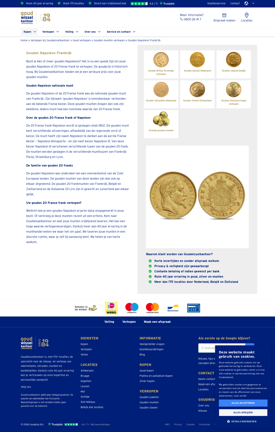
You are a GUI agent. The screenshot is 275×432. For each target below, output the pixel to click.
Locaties (203, 389)
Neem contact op (208, 378)
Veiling (69, 31)
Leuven (85, 386)
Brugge (85, 375)
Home (24, 40)
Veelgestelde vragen (152, 344)
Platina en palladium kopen (156, 375)
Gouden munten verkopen (109, 40)
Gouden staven (149, 407)
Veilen (84, 354)
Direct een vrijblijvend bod (110, 3)
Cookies (190, 424)
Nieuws (202, 410)
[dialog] (243, 386)
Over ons (90, 31)
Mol (83, 391)
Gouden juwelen (149, 397)
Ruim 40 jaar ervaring (39, 3)
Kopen (27, 31)
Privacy (178, 424)
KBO (167, 424)
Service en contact (119, 31)
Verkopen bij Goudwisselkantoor (50, 40)
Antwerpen (87, 370)
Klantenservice (216, 3)
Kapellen (86, 381)
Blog (142, 354)
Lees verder (240, 395)
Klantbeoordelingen (152, 349)
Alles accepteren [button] (243, 403)
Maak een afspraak (157, 322)
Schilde (85, 396)
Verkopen (48, 31)
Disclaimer (204, 424)
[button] (243, 422)
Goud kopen (147, 370)
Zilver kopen (147, 381)
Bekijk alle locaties (92, 407)
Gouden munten (149, 402)
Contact (235, 3)
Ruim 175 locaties (73, 3)
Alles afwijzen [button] (243, 412)
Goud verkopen (82, 40)
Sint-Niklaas (88, 401)
